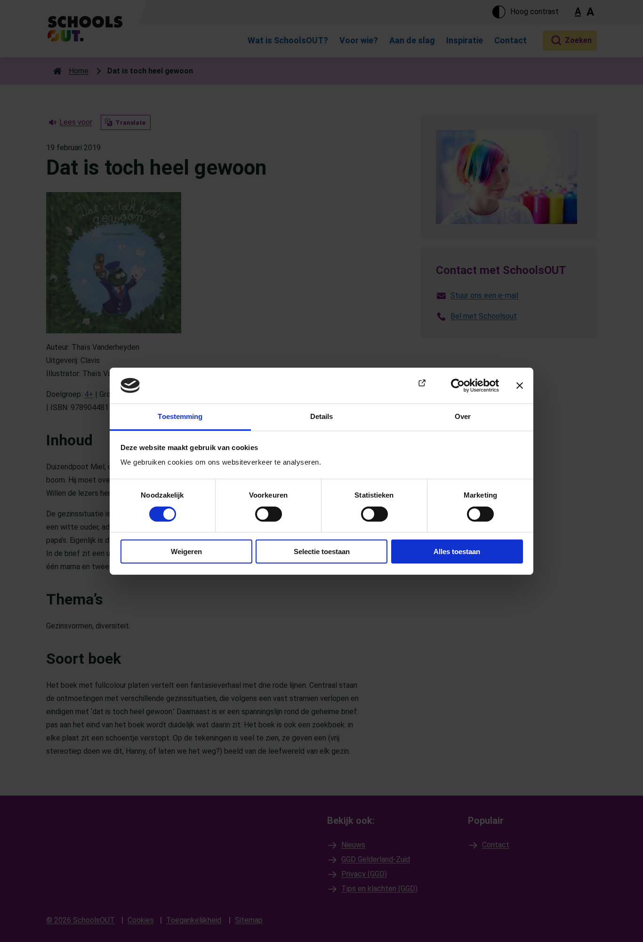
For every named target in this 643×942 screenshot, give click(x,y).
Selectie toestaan (322, 551)
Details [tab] (321, 416)
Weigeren (186, 551)
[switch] (268, 514)
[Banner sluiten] (519, 385)
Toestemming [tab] (180, 416)
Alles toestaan (457, 551)
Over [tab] (463, 416)
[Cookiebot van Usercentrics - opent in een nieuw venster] (458, 385)
